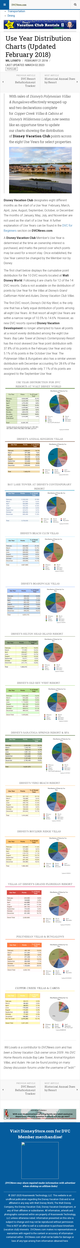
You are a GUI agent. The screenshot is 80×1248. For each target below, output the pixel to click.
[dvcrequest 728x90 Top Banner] (40, 24)
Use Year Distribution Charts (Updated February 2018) (38, 46)
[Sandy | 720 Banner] (40, 1114)
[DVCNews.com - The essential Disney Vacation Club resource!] (19, 4)
